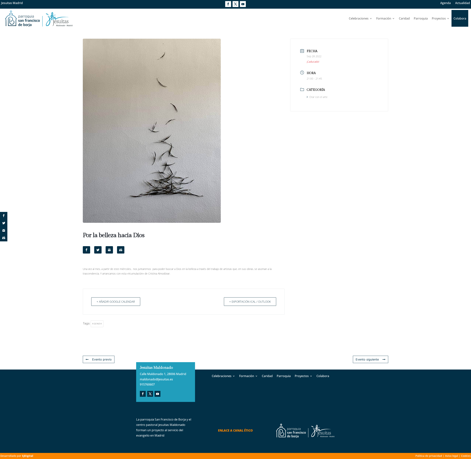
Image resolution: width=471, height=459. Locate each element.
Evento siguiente (367, 359)
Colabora (460, 18)
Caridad (404, 18)
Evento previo (102, 359)
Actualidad (462, 3)
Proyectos (439, 18)
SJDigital (27, 456)
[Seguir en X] (235, 4)
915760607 (147, 384)
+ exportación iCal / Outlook (250, 301)
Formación (383, 18)
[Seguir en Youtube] (243, 4)
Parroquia (421, 18)
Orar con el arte (318, 97)
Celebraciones (359, 18)
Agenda (445, 3)
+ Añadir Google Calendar (116, 301)
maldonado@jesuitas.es (156, 379)
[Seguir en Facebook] (228, 4)
